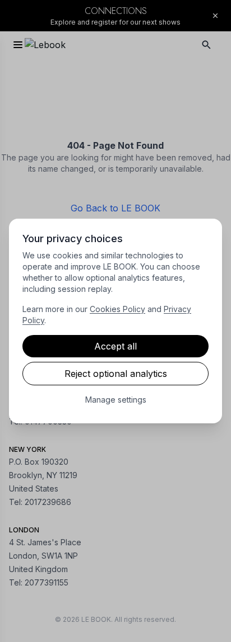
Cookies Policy (117, 309)
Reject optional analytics (115, 373)
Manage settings (115, 399)
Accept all (115, 346)
